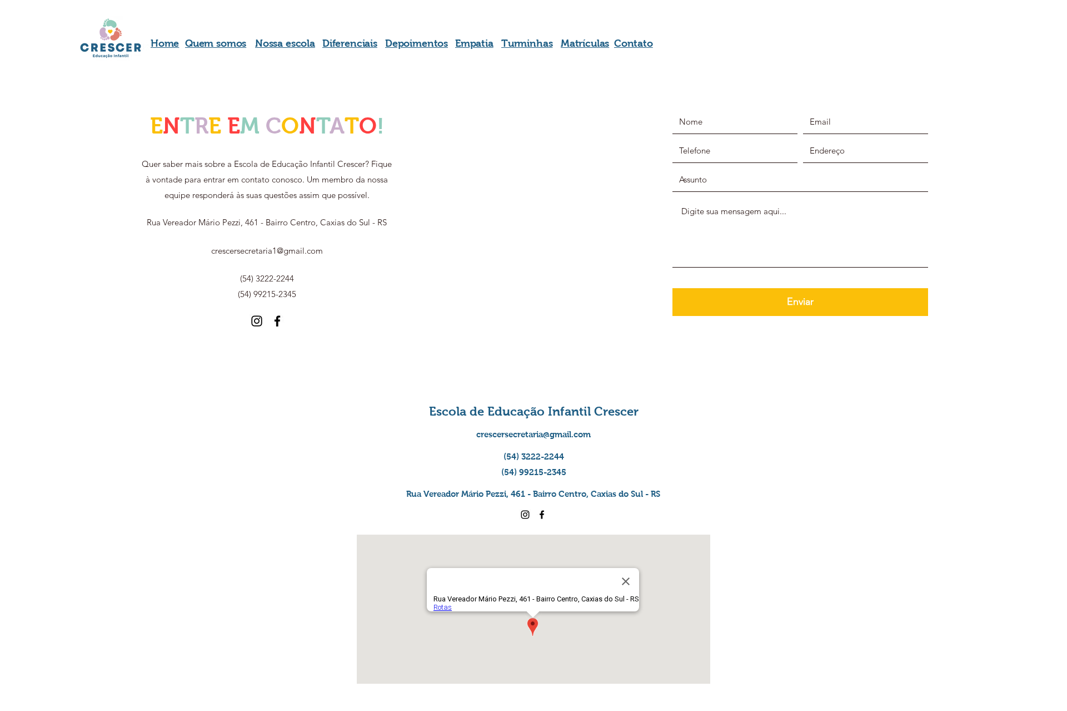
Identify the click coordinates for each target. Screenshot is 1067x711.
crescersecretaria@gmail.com (533, 434)
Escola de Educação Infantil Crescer (534, 411)
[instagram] (257, 321)
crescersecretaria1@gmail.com (267, 250)
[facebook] (277, 321)
